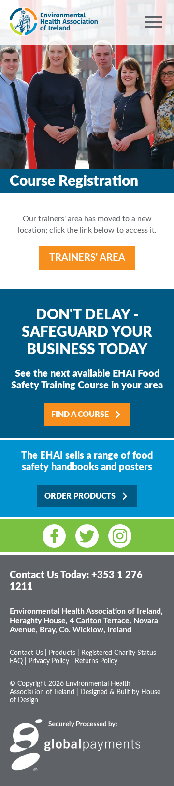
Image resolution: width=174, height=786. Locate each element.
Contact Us (26, 653)
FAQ (16, 661)
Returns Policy (96, 661)
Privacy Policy (49, 661)
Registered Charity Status (118, 653)
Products (62, 653)
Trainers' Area (87, 258)
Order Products (80, 496)
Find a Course (81, 414)
